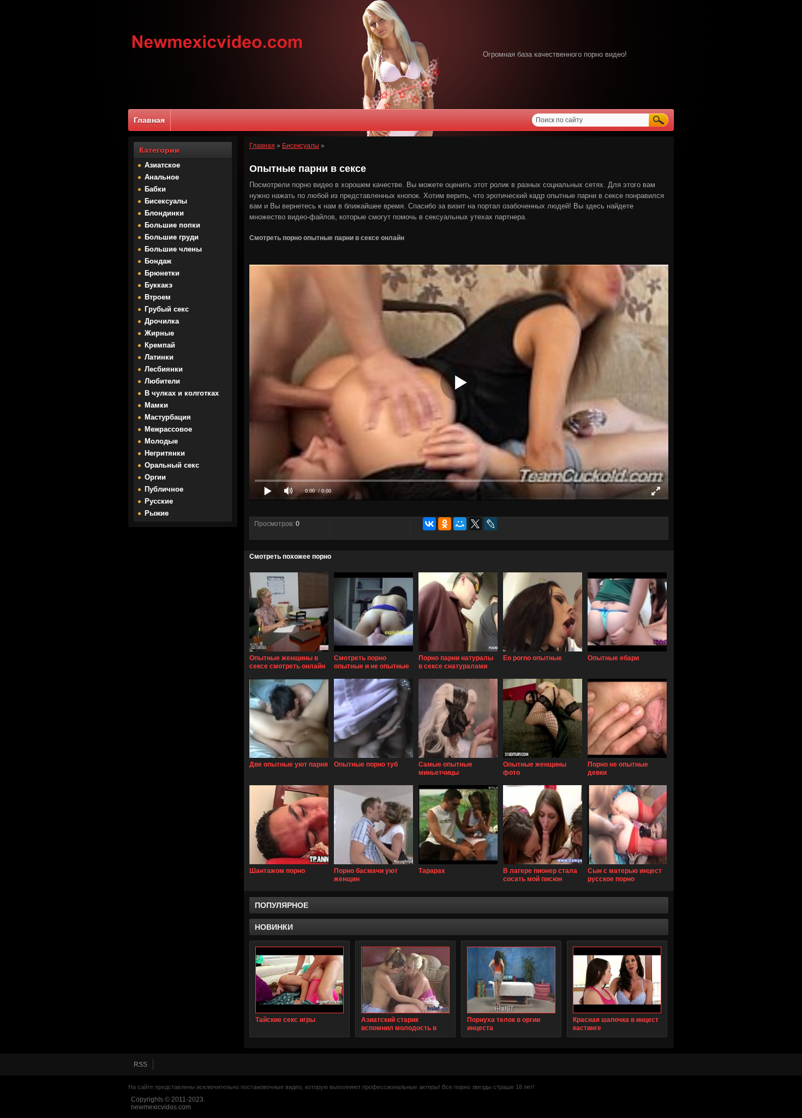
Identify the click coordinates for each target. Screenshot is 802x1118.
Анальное (162, 177)
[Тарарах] (458, 865)
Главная (149, 120)
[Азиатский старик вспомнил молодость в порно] (405, 980)
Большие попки (172, 225)
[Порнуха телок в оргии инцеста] (511, 980)
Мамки (156, 405)
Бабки (155, 189)
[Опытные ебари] (627, 652)
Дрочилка (162, 321)
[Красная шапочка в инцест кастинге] (617, 980)
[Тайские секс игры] (299, 980)
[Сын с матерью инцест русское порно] (627, 865)
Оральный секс (172, 465)
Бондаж (158, 261)
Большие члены (173, 249)
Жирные (159, 333)
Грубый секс (167, 309)
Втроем (158, 297)
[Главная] (217, 49)
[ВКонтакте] (429, 523)
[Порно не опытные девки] (627, 758)
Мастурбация (168, 417)
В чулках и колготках (182, 393)
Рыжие (157, 513)
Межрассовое (168, 429)
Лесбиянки (164, 369)
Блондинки (164, 213)
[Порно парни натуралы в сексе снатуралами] (458, 652)
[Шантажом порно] (288, 865)
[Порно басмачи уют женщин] (373, 865)
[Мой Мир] (459, 523)
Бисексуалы (166, 201)
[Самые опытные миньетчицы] (458, 758)
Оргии (155, 477)
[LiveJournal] (490, 523)
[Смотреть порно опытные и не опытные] (373, 652)
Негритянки (165, 453)
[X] (475, 523)
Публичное (164, 489)
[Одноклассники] (444, 523)
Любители (162, 381)
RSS (140, 1064)
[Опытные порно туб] (373, 758)
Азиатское (162, 165)
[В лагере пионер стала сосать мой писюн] (542, 865)
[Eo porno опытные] (542, 652)
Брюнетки (162, 273)
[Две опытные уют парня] (288, 758)
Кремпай (160, 345)
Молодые (161, 441)
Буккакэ (158, 285)
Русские (159, 501)
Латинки (159, 357)
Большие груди (172, 237)
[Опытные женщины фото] (542, 758)
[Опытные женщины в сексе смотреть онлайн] (288, 652)
